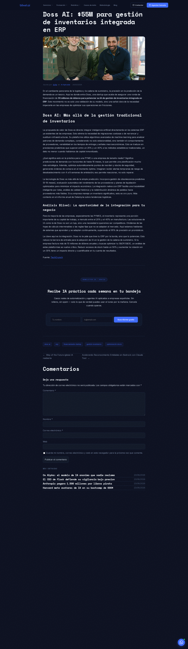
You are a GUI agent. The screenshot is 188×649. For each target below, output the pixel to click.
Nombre (48, 419)
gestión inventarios (94, 344)
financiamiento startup (72, 344)
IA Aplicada (65, 85)
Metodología (105, 5)
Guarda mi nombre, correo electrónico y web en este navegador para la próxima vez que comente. (94, 453)
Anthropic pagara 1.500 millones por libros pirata (77, 483)
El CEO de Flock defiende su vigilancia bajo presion (79, 479)
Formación (61, 5)
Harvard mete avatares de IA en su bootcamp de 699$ (78, 488)
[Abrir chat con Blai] (181, 642)
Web (45, 441)
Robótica (74, 5)
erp (57, 344)
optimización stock (114, 344)
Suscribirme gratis (126, 320)
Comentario (49, 390)
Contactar (139, 5)
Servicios (47, 5)
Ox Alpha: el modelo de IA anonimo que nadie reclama (79, 475)
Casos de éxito (90, 5)
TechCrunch (57, 257)
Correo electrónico (53, 430)
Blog (115, 5)
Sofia (55, 85)
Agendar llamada (159, 5)
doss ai (47, 344)
